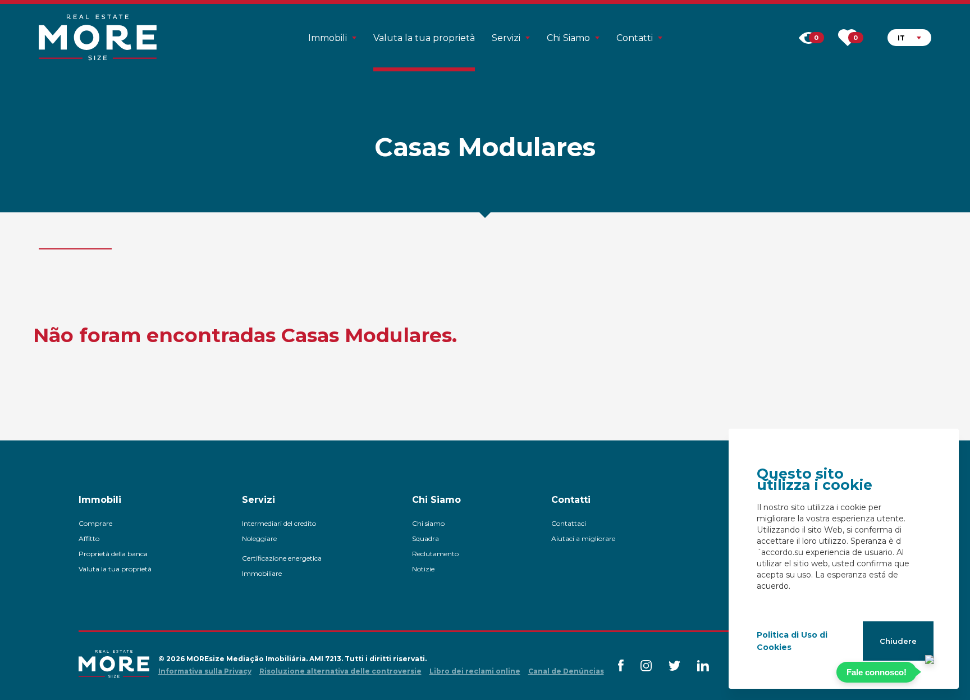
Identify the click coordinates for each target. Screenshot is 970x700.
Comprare (95, 523)
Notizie (423, 569)
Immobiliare (262, 573)
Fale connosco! (877, 672)
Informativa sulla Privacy (204, 671)
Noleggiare (259, 538)
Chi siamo (428, 523)
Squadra (425, 538)
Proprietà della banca (113, 553)
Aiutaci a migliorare (583, 538)
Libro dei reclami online (474, 671)
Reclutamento (435, 553)
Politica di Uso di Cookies (792, 641)
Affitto (89, 538)
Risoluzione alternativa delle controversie (340, 671)
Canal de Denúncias (566, 671)
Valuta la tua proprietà (424, 38)
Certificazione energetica (282, 558)
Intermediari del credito (279, 523)
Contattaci (568, 523)
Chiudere (898, 641)
